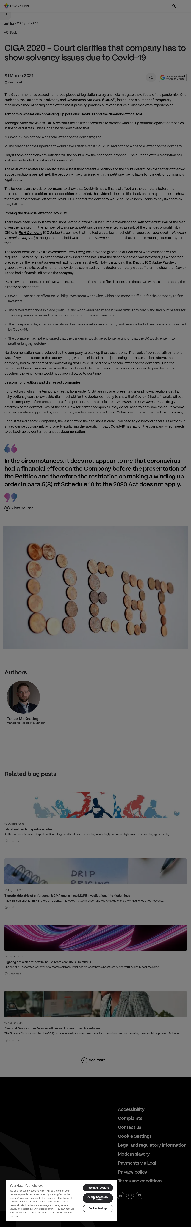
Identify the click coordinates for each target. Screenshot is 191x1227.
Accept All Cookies (98, 1187)
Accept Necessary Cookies (97, 1198)
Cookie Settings (98, 1208)
